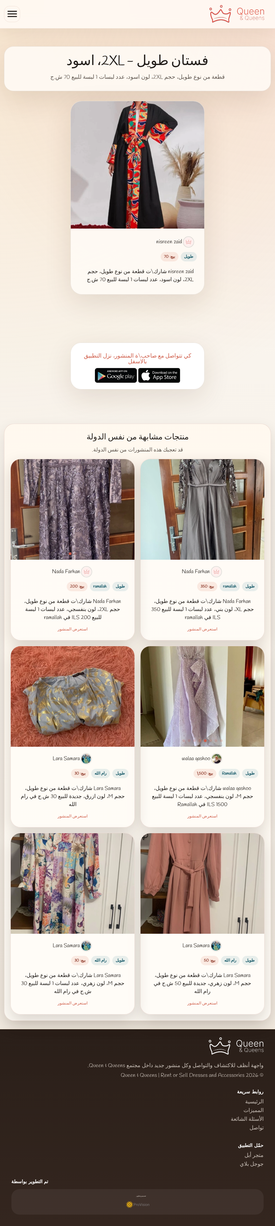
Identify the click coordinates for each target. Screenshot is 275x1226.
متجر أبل (254, 1155)
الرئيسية (254, 1102)
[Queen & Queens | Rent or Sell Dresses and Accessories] (240, 14)
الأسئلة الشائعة (247, 1119)
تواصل (257, 1128)
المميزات (253, 1110)
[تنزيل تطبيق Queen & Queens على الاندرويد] (116, 376)
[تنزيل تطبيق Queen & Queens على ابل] (159, 376)
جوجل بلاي (252, 1164)
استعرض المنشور (202, 629)
